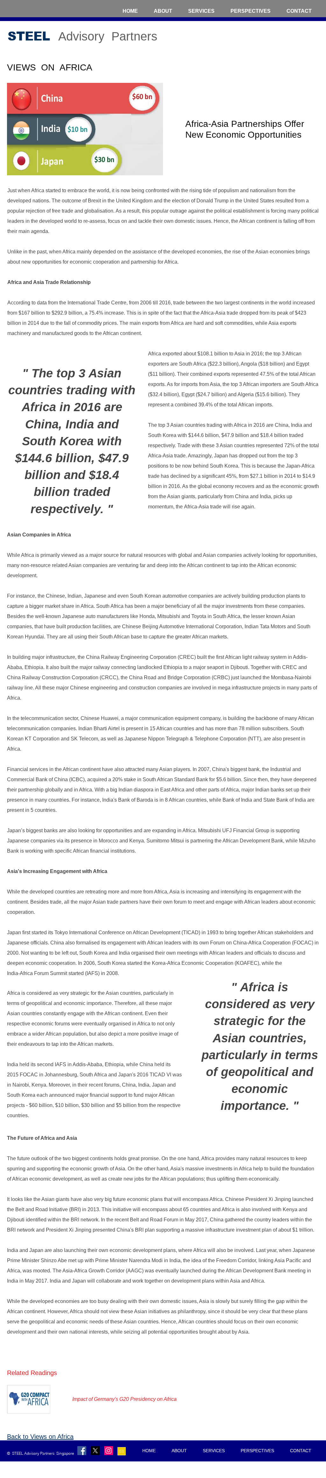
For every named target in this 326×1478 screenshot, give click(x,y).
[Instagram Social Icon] (108, 1450)
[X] (95, 1450)
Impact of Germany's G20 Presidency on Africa (124, 1399)
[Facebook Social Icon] (81, 1450)
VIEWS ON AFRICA (49, 67)
